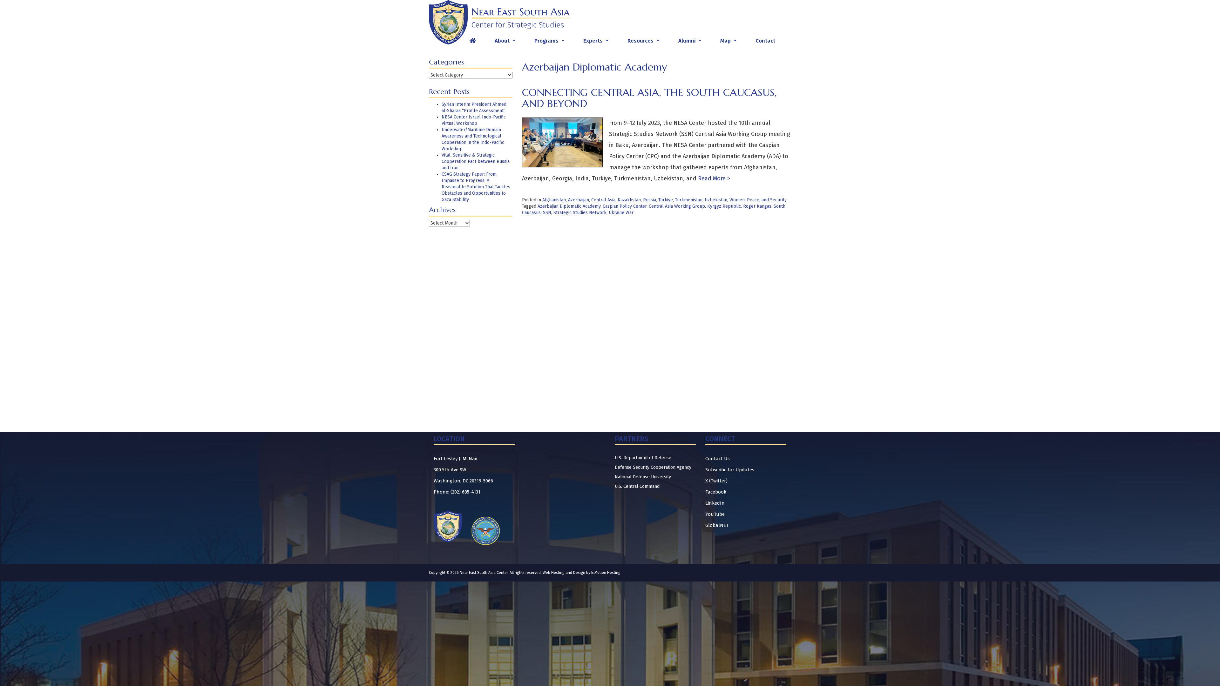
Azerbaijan (578, 200)
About (506, 42)
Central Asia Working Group (677, 206)
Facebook (715, 492)
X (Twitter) (716, 481)
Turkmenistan (688, 200)
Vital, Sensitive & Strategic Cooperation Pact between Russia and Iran (476, 161)
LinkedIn (715, 503)
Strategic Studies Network (580, 212)
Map (729, 42)
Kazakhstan (629, 200)
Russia (649, 200)
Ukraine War (621, 212)
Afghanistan (554, 200)
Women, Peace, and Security (758, 200)
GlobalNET (717, 525)
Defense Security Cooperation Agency (653, 467)
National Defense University (643, 477)
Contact (765, 40)
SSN (547, 212)
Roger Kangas (757, 206)
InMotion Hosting (605, 572)
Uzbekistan (716, 200)
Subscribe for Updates (729, 470)
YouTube (715, 514)
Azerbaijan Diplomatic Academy (569, 206)
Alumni (691, 42)
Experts (597, 42)
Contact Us (717, 458)
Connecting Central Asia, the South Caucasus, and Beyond (649, 98)
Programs (550, 42)
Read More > (713, 178)
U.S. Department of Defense (643, 458)
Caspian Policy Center (625, 206)
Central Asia (603, 200)
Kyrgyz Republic (724, 206)
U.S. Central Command (637, 486)
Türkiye (665, 200)
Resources (644, 42)
